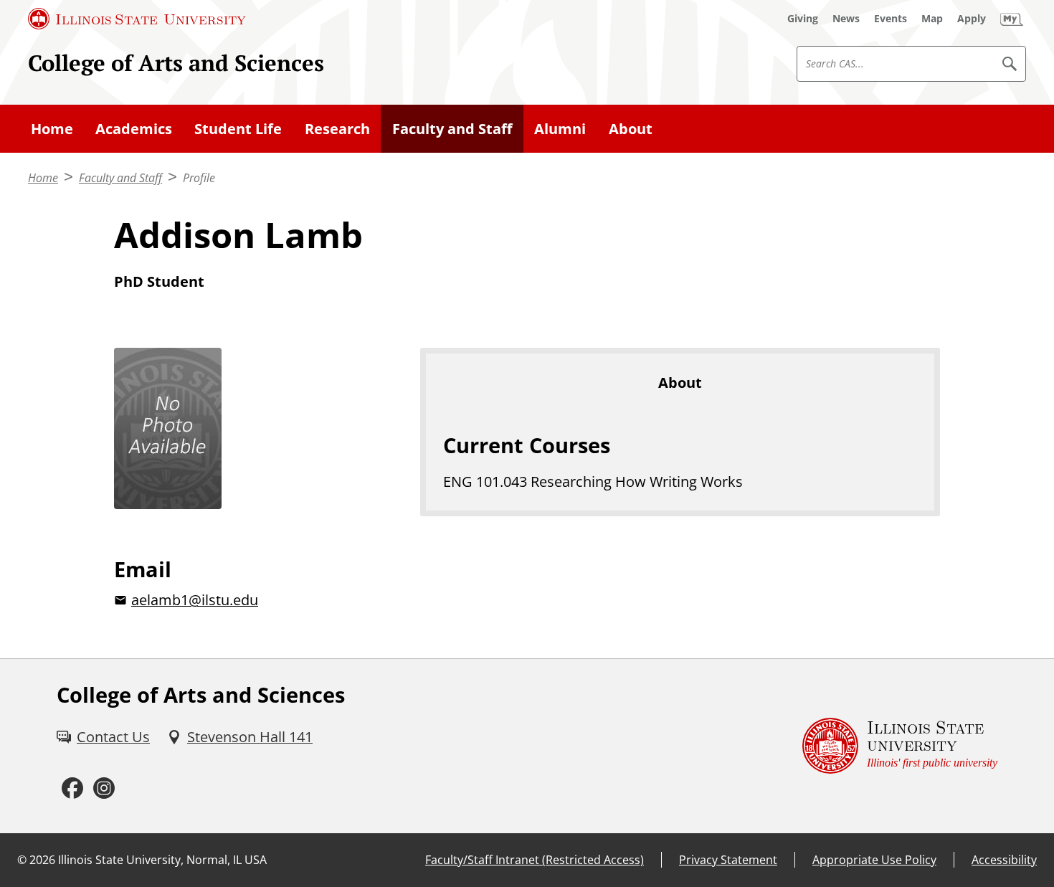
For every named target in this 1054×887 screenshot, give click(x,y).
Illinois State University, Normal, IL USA (162, 860)
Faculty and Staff (452, 128)
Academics (133, 128)
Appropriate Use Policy (874, 860)
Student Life (238, 128)
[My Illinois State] (1011, 18)
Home (52, 128)
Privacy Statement (728, 860)
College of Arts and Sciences (176, 62)
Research (337, 128)
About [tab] (680, 382)
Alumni (560, 128)
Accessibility (1004, 860)
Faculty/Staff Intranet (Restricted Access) (534, 860)
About (630, 128)
